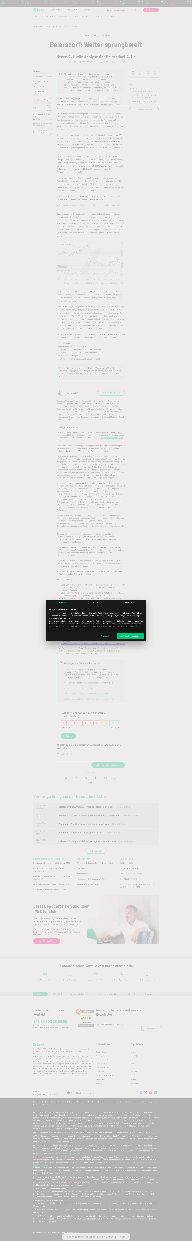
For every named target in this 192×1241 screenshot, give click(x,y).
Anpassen (105, 636)
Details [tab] (96, 602)
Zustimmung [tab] (63, 602)
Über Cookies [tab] (129, 602)
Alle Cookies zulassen (130, 636)
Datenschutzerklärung (99, 629)
